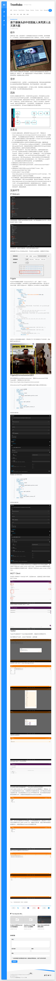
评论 (13, 939)
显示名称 (13, 948)
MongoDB (46, 10)
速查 (21, 14)
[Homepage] (4, 12)
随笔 (24, 14)
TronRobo (16, 4)
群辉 (28, 14)
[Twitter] (4, 20)
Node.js (32, 10)
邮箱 (32, 948)
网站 (13, 953)
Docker (37, 10)
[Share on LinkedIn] (46, 908)
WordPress (18, 977)
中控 (22, 902)
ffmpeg (27, 10)
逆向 (18, 14)
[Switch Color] (4, 4)
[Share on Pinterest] (36, 908)
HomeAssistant (13, 19)
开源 (14, 14)
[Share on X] (15, 908)
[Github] (4, 16)
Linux (41, 10)
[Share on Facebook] (25, 908)
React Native (21, 10)
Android (15, 10)
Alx (26, 977)
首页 (11, 10)
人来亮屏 (25, 902)
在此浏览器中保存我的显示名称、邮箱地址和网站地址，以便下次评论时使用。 (30, 958)
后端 (11, 14)
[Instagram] (4, 25)
